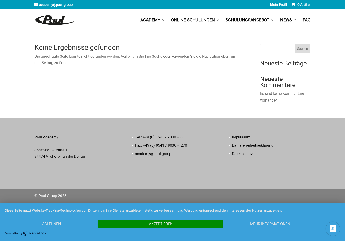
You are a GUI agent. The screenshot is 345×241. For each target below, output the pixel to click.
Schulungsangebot (247, 20)
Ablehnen (51, 224)
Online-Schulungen (193, 20)
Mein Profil (278, 5)
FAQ (306, 20)
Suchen (302, 48)
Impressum (241, 137)
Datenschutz (242, 154)
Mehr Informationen (270, 224)
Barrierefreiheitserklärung (252, 145)
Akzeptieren (161, 224)
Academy (150, 20)
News (286, 20)
